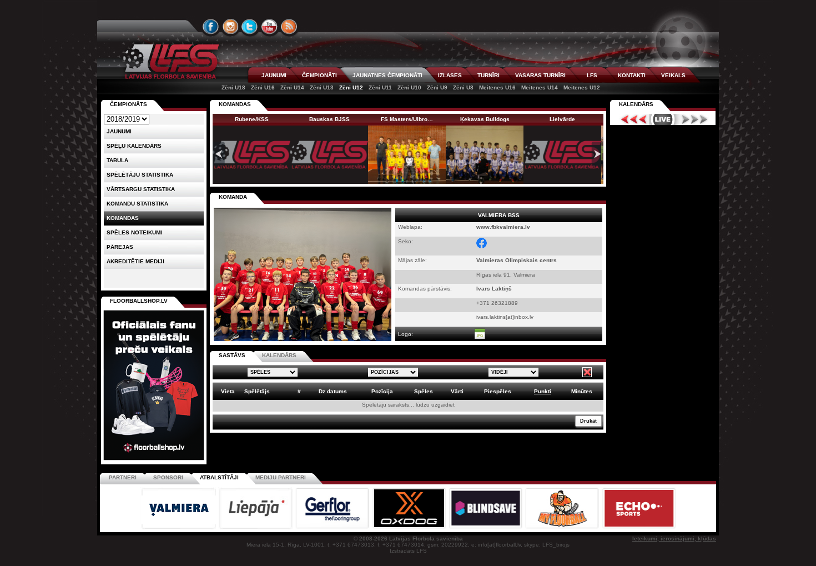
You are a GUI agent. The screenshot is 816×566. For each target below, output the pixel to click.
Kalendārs (636, 104)
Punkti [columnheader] (542, 391)
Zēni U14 (292, 87)
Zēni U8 (463, 87)
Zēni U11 (380, 87)
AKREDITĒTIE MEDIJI (135, 261)
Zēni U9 (437, 87)
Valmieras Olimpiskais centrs (516, 260)
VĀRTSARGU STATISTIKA (141, 189)
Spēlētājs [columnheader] (257, 391)
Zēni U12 (351, 87)
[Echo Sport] (638, 527)
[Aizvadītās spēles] (631, 119)
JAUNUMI (273, 75)
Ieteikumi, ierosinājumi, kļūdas (674, 538)
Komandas (123, 218)
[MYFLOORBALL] (563, 527)
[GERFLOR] (333, 527)
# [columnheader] (299, 391)
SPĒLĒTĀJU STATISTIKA (140, 175)
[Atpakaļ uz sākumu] (169, 61)
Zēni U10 (409, 87)
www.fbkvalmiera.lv (503, 227)
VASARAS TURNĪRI (540, 75)
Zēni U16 (263, 87)
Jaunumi (119, 131)
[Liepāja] (256, 527)
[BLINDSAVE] (486, 527)
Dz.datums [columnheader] (333, 391)
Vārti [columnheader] (457, 391)
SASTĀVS (232, 355)
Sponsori (168, 477)
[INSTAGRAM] (230, 26)
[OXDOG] (409, 527)
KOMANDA (233, 197)
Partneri (123, 477)
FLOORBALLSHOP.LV (139, 301)
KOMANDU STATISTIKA (137, 204)
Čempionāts (128, 104)
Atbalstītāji (219, 477)
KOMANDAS (235, 104)
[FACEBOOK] (211, 26)
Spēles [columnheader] (423, 391)
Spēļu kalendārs (134, 146)
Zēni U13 (322, 87)
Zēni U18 (233, 87)
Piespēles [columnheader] (497, 391)
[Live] (663, 119)
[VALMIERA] (179, 527)
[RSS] (289, 26)
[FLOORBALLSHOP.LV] (153, 461)
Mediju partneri (280, 477)
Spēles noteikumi (134, 232)
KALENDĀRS (279, 355)
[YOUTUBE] (269, 26)
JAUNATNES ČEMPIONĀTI (387, 75)
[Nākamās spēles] (695, 119)
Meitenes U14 (539, 87)
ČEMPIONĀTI (319, 75)
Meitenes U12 (581, 87)
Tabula (117, 160)
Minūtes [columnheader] (581, 391)
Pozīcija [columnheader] (382, 391)
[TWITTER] (249, 26)
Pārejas (120, 247)
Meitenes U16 (497, 87)
